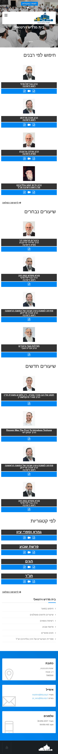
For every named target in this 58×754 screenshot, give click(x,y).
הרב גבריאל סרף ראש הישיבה (29, 85)
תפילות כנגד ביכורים (29, 346)
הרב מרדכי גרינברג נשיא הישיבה (29, 152)
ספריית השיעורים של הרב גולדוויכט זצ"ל (35, 639)
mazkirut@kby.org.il (40, 695)
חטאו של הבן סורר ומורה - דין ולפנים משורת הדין (29, 395)
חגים (29, 561)
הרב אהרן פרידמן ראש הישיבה (29, 118)
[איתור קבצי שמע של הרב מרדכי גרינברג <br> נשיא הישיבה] (34, 158)
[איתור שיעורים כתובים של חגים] (24, 567)
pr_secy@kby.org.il (40, 698)
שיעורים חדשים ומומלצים (42, 614)
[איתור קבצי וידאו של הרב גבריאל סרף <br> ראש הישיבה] (29, 91)
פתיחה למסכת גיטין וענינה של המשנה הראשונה (29, 310)
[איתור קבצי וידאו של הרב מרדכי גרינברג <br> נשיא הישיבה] (29, 158)
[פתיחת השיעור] (29, 249)
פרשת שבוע (48, 627)
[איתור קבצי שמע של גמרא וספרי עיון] (34, 537)
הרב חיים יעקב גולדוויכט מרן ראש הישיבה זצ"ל (29, 186)
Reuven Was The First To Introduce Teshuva (29, 430)
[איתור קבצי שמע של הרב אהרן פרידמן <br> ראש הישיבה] (34, 124)
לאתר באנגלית (29, 4)
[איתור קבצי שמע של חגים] (34, 567)
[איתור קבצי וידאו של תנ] (29, 581)
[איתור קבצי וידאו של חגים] (29, 567)
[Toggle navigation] (5, 15)
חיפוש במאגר (47, 608)
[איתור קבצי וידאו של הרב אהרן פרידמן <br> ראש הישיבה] (29, 124)
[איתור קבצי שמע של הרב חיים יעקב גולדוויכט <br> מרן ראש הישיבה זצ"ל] (34, 192)
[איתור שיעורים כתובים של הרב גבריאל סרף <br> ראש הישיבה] (24, 91)
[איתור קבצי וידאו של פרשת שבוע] (29, 552)
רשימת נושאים (47, 620)
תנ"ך (29, 576)
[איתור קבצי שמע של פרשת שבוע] (34, 552)
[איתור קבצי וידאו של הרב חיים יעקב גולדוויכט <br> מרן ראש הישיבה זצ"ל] (29, 192)
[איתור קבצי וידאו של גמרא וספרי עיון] (29, 537)
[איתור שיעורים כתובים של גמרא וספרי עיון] (24, 537)
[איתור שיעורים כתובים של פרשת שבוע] (24, 552)
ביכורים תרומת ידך (29, 240)
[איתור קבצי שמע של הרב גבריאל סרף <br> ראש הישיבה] (34, 91)
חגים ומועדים (47, 633)
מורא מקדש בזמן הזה (29, 275)
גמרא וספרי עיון (29, 532)
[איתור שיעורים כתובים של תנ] (24, 581)
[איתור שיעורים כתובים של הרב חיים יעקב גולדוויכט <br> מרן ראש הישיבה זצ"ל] (24, 192)
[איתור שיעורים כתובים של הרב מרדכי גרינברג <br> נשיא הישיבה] (24, 158)
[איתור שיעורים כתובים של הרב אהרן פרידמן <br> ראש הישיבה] (24, 124)
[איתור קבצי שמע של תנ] (34, 581)
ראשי (30, 41)
